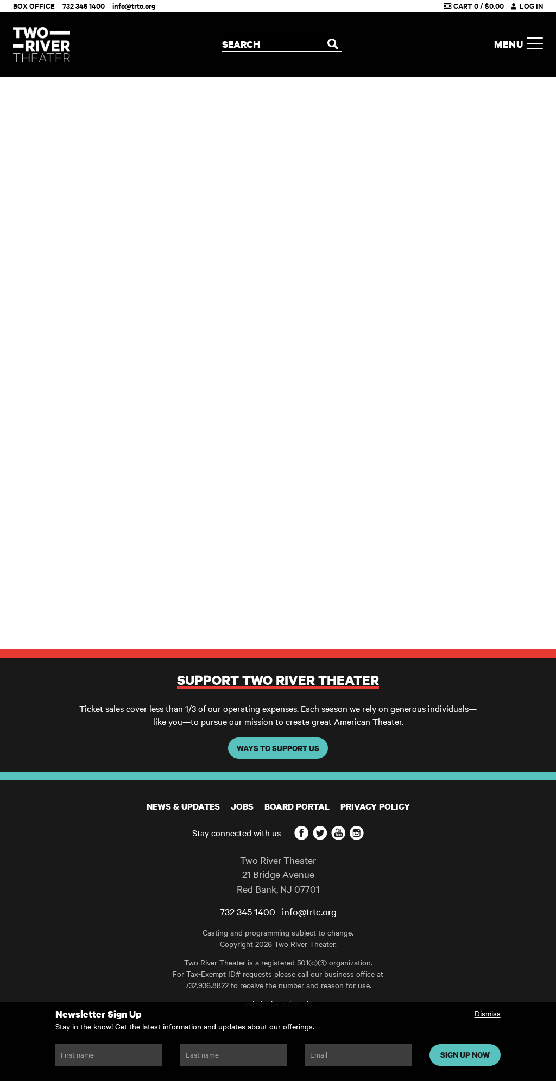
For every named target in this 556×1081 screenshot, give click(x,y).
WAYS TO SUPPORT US (278, 748)
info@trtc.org (134, 6)
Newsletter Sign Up (98, 1014)
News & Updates (183, 806)
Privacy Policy (375, 806)
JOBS (242, 806)
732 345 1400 (83, 6)
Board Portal (297, 806)
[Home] (41, 44)
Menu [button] (510, 44)
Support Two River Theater (278, 680)
